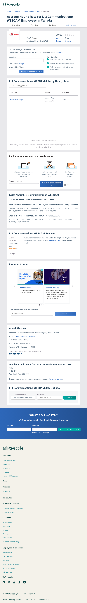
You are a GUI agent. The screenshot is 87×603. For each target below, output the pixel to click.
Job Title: (10, 426)
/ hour (34, 38)
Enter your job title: (16, 181)
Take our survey (54, 240)
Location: (12, 57)
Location (40, 395)
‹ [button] (14, 286)
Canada (9, 11)
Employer (17, 11)
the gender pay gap (55, 379)
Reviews (68, 41)
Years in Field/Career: (17, 67)
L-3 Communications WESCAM (31, 11)
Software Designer (17, 100)
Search (69, 398)
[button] (16, 24)
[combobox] (26, 60)
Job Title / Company (18, 395)
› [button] (72, 286)
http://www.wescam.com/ (25, 336)
